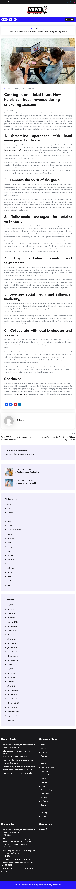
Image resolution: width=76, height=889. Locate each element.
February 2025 (12, 643)
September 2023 (13, 711)
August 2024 (12, 665)
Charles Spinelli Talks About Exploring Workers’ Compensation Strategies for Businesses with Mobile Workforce (17, 754)
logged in (17, 454)
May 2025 (11, 635)
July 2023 (10, 720)
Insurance (10, 534)
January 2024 (12, 694)
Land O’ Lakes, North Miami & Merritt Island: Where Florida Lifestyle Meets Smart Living (19, 768)
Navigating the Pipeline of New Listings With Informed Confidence (19, 761)
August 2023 (12, 716)
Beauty (9, 508)
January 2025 (12, 647)
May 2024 (11, 677)
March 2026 (11, 618)
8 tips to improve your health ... (26, 483)
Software (10, 568)
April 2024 (11, 682)
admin (20, 420)
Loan (30, 469)
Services (10, 564)
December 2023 (13, 699)
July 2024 (10, 669)
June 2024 (11, 673)
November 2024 (13, 656)
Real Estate (11, 559)
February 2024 (12, 690)
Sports (9, 572)
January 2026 (12, 626)
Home (4, 2)
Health (31, 480)
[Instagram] (74, 2)
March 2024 (11, 686)
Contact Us (11, 2)
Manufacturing (12, 555)
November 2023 (13, 703)
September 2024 (13, 660)
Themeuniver (56, 885)
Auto (9, 504)
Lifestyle (10, 547)
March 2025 (11, 639)
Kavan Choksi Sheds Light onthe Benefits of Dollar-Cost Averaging (19, 746)
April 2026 (11, 613)
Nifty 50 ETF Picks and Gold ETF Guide (17, 773)
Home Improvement (14, 530)
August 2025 (12, 630)
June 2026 (11, 609)
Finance (10, 517)
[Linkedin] (71, 2)
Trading (10, 581)
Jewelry (9, 542)
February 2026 (12, 622)
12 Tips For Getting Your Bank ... (27, 472)
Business (40, 29)
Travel (9, 585)
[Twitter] (67, 2)
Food (9, 521)
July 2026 (10, 605)
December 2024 (13, 652)
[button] (69, 19)
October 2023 (12, 707)
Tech (9, 577)
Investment (11, 538)
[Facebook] (64, 2)
